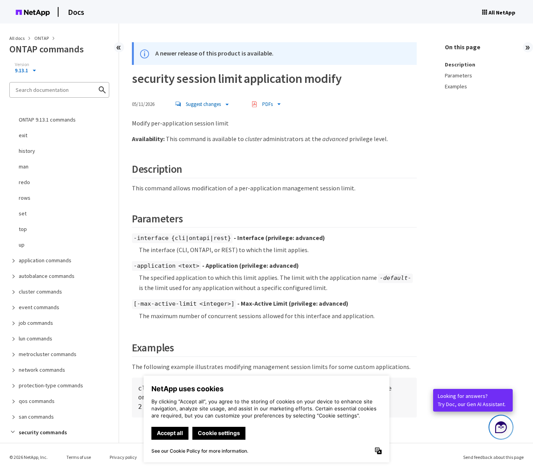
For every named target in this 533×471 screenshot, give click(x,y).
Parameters (458, 75)
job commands (36, 322)
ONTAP (42, 38)
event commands (39, 307)
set (23, 213)
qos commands (37, 401)
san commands (36, 416)
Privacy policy (123, 457)
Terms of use (78, 457)
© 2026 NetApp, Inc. (28, 457)
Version (22, 64)
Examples (456, 86)
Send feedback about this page (493, 457)
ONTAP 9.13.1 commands (47, 119)
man (23, 166)
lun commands (35, 338)
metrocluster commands (47, 354)
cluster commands (40, 291)
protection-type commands (51, 385)
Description (460, 64)
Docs (76, 12)
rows (24, 197)
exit (23, 135)
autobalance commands (47, 275)
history (27, 150)
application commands (45, 260)
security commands (43, 432)
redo (24, 182)
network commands (42, 369)
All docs (17, 38)
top (23, 229)
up (22, 244)
